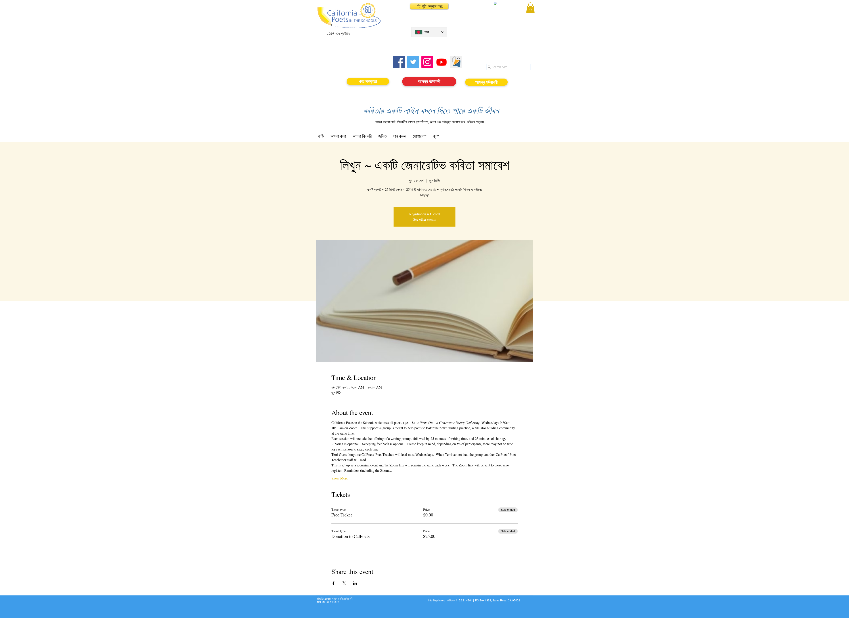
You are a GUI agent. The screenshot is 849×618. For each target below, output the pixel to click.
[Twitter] (413, 62)
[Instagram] (427, 62)
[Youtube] (441, 62)
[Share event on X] (344, 583)
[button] (429, 6)
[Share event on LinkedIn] (355, 583)
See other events (424, 219)
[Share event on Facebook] (333, 583)
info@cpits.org (436, 600)
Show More (339, 478)
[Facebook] (399, 62)
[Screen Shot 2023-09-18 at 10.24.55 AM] (456, 62)
